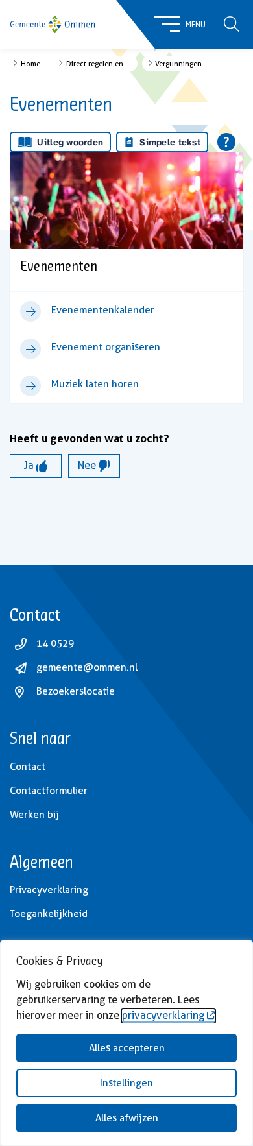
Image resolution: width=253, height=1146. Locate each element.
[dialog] (126, 1043)
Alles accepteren (127, 1048)
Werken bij (34, 814)
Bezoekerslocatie (75, 691)
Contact (27, 766)
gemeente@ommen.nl (87, 667)
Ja (30, 465)
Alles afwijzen (126, 1118)
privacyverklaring (163, 1015)
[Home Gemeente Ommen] (52, 25)
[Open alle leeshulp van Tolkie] (226, 142)
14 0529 (55, 643)
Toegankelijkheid (49, 914)
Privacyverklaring (49, 890)
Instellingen (126, 1083)
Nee (88, 465)
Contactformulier (49, 790)
